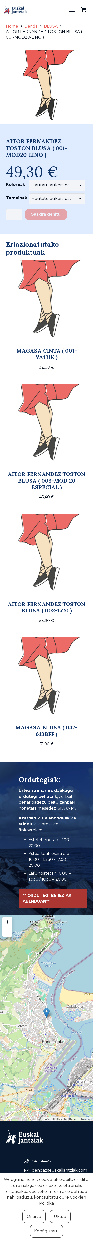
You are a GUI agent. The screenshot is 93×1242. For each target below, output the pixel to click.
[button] (72, 10)
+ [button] (7, 921)
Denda (31, 26)
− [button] (7, 931)
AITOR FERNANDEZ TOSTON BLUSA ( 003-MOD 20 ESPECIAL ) (46, 480)
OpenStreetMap (66, 1119)
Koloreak (15, 184)
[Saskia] (83, 10)
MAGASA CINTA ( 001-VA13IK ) (46, 353)
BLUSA (51, 26)
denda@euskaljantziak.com (59, 1170)
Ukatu (60, 1216)
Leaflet (46, 1119)
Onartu (34, 1216)
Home (12, 26)
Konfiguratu (46, 1231)
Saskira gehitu (45, 214)
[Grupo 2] (15, 10)
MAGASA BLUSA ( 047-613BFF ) (46, 730)
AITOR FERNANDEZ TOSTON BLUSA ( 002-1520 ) (46, 607)
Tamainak (16, 198)
